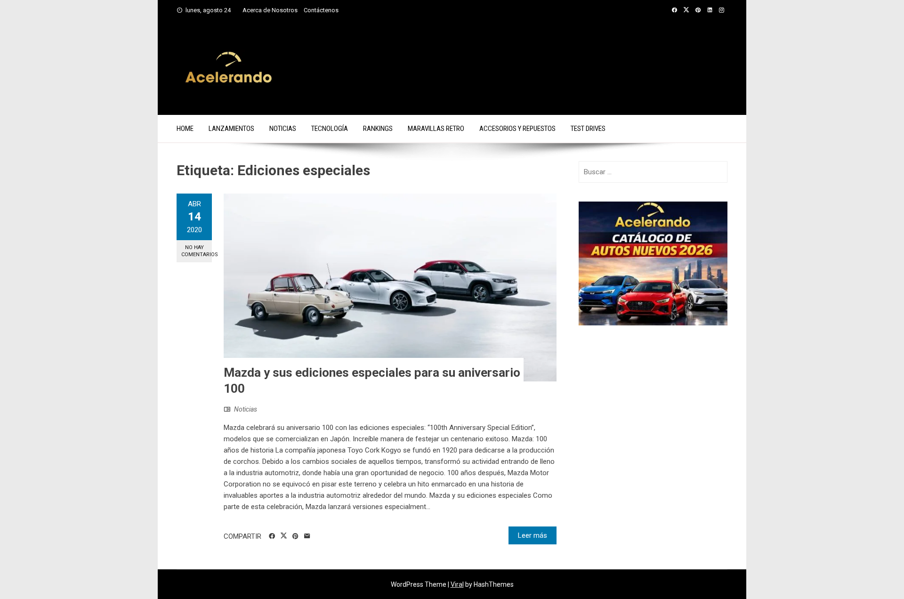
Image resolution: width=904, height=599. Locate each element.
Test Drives (588, 128)
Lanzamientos (231, 128)
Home (185, 128)
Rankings (378, 128)
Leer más (532, 535)
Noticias (282, 128)
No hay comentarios (196, 251)
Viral (457, 584)
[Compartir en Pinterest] (295, 536)
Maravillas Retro (436, 128)
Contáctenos (321, 10)
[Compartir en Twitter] (284, 535)
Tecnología (329, 128)
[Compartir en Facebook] (272, 536)
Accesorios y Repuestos (517, 128)
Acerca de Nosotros (270, 10)
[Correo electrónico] (307, 536)
